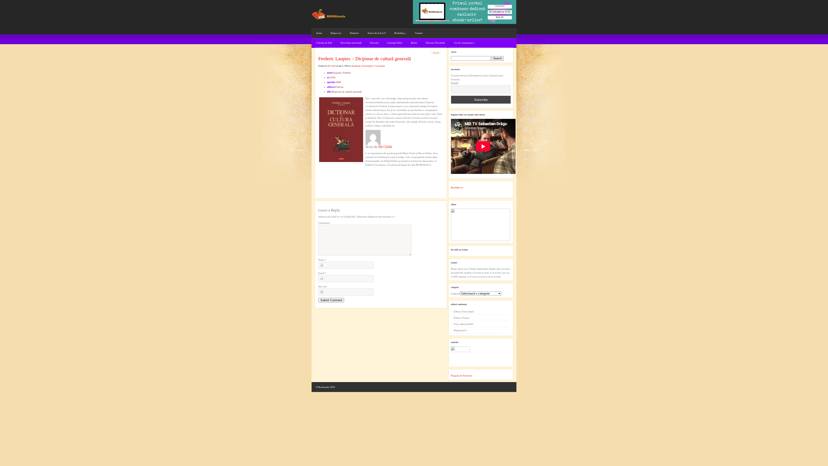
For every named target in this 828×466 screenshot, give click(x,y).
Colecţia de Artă (324, 42)
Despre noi (336, 33)
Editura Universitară (464, 311)
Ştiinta (414, 42)
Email (322, 273)
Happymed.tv (460, 330)
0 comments (379, 66)
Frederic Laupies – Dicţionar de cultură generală (364, 58)
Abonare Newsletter (435, 42)
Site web (322, 286)
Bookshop (400, 33)
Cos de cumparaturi (464, 42)
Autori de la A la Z (376, 33)
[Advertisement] (341, 175)
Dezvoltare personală (350, 42)
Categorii (455, 293)
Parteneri (354, 33)
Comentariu (324, 223)
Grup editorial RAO (463, 324)
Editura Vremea (461, 317)
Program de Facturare (461, 375)
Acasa (319, 33)
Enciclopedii (367, 66)
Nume (322, 259)
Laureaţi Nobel (394, 42)
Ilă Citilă (331, 66)
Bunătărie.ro (457, 187)
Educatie (374, 42)
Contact (419, 33)
